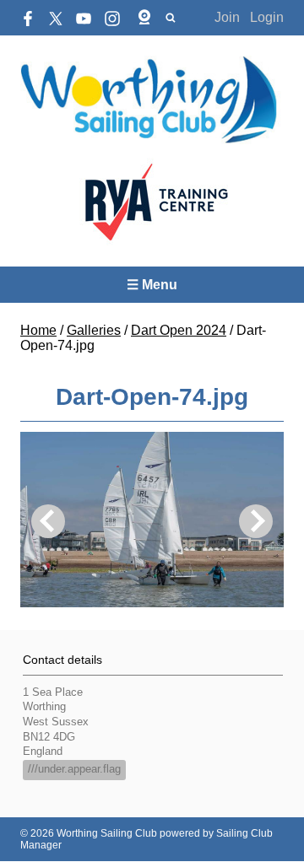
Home (38, 330)
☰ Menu (152, 284)
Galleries (94, 330)
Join (227, 17)
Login (267, 17)
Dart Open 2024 (178, 330)
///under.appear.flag (74, 769)
